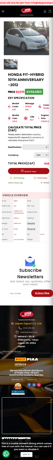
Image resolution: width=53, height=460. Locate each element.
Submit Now (30, 171)
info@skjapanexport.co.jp (28, 332)
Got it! (26, 454)
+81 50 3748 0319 (29, 328)
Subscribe (42, 293)
